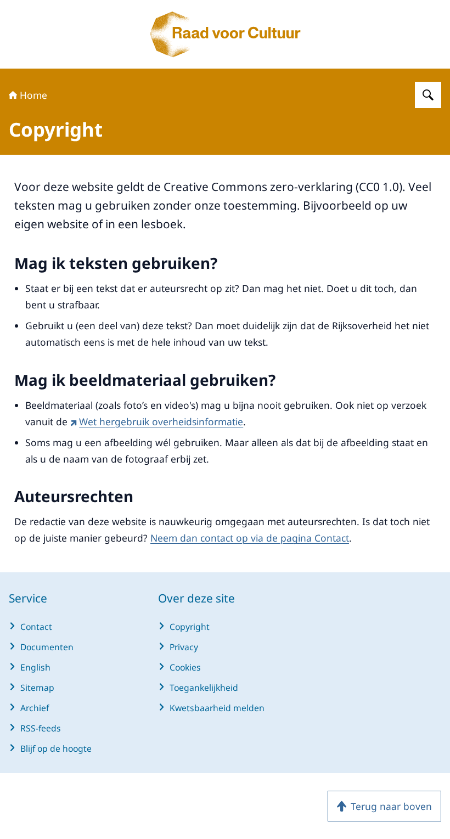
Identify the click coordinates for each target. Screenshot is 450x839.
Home (33, 95)
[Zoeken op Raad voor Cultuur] (428, 95)
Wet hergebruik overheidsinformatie (161, 421)
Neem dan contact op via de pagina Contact (249, 537)
